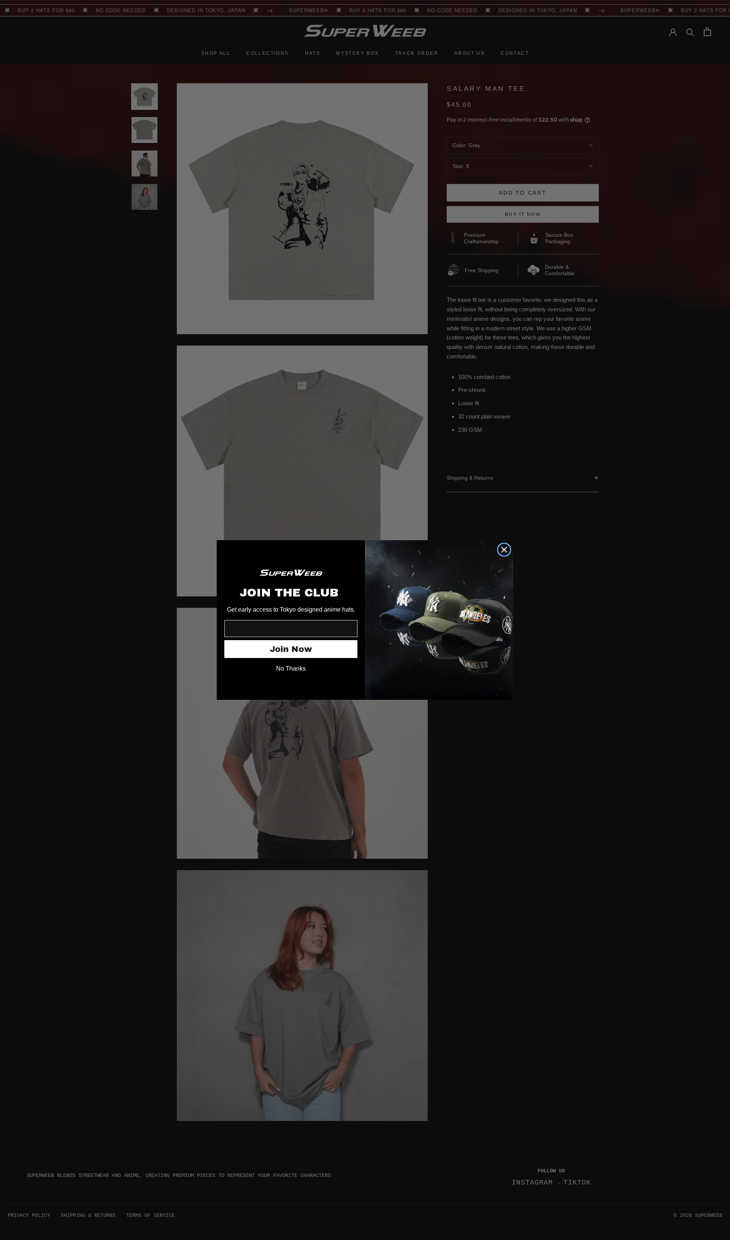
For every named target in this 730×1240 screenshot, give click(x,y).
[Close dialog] (504, 550)
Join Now (291, 649)
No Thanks (291, 668)
